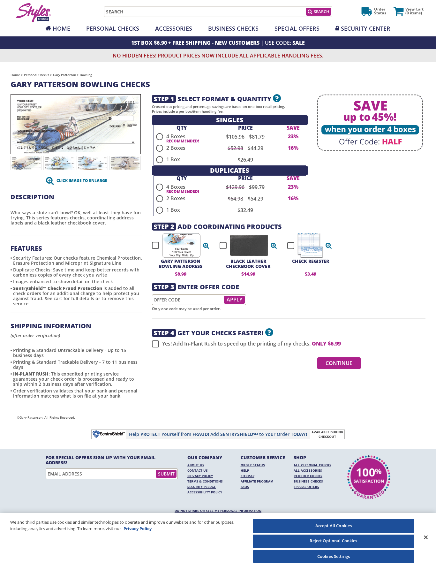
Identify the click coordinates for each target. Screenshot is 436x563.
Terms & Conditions (205, 481)
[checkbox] (178, 245)
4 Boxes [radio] (175, 136)
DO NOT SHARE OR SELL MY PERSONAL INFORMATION (218, 510)
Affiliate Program (257, 481)
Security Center (365, 28)
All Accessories (308, 470)
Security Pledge (201, 487)
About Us (195, 465)
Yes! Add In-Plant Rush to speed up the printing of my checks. (251, 343)
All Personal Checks (312, 465)
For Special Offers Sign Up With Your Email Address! (100, 460)
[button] (206, 245)
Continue (339, 363)
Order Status (253, 465)
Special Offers (296, 28)
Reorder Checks (308, 476)
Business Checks (233, 28)
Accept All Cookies (333, 526)
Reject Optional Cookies (333, 541)
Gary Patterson (64, 74)
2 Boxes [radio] (175, 147)
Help (245, 470)
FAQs (245, 487)
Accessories (173, 28)
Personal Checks (112, 28)
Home (61, 28)
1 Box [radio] (173, 159)
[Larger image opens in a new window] (76, 124)
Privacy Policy (200, 476)
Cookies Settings (333, 556)
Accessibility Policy (204, 492)
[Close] (426, 537)
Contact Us (197, 470)
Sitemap (247, 476)
